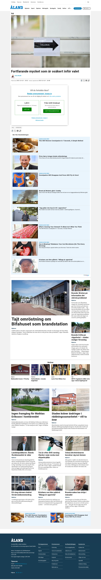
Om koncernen (68, 557)
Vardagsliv (53, 8)
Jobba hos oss (68, 551)
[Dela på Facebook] (81, 80)
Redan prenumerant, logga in (39, 94)
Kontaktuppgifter (42, 560)
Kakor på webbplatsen (70, 554)
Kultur (64, 8)
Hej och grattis (55, 560)
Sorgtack (54, 557)
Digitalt (40, 551)
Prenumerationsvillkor (84, 567)
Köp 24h (26, 109)
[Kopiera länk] (89, 80)
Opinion (38, 8)
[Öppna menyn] (88, 2)
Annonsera (33, 2)
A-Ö (69, 8)
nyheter (18, 127)
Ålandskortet (26, 2)
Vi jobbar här (81, 547)
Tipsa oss (19, 2)
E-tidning (13, 2)
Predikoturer (55, 564)
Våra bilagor (41, 557)
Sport (33, 8)
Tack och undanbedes (57, 551)
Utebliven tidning (83, 564)
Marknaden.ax (55, 567)
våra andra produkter (55, 96)
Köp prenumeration (52, 111)
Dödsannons (55, 554)
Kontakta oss (40, 2)
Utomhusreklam (42, 554)
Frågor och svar (82, 557)
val (13, 127)
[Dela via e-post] (86, 80)
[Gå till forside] (16, 7)
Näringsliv (45, 8)
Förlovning (54, 547)
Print (39, 547)
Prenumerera (78, 8)
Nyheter (27, 8)
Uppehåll (81, 560)
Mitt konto (86, 8)
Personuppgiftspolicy (70, 547)
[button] (14, 372)
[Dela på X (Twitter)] (84, 80)
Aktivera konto (39, 120)
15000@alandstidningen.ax (21, 564)
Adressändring (82, 554)
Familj (59, 8)
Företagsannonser (43, 544)
